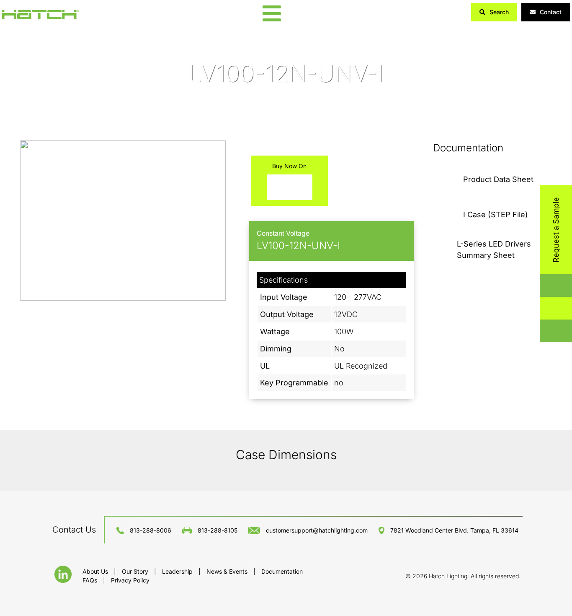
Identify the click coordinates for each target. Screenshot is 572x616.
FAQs (90, 580)
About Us (96, 571)
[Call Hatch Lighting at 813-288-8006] (547, 331)
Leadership (178, 571)
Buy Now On (289, 165)
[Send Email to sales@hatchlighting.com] (547, 308)
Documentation (282, 571)
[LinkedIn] (63, 580)
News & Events (227, 571)
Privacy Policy (130, 580)
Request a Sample (555, 229)
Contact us (74, 530)
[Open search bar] (547, 285)
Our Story (136, 571)
